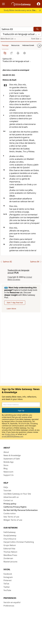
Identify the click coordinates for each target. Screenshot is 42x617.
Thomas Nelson (10, 552)
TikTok (6, 583)
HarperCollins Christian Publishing (19, 542)
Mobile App (9, 462)
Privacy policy (10, 503)
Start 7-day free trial (15, 302)
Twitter (7, 587)
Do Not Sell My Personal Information (21, 510)
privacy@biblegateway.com (12, 436)
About (6, 452)
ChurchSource (10, 538)
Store (6, 465)
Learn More (11, 308)
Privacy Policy (10, 434)
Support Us (9, 475)
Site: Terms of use (11, 516)
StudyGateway (10, 535)
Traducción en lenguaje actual (18, 271)
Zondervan (8, 558)
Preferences (9, 605)
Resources (15, 45)
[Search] (37, 29)
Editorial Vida (9, 548)
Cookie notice (10, 513)
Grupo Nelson (10, 545)
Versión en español (12, 602)
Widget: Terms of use (13, 520)
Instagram (8, 577)
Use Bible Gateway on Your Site (17, 493)
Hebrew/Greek (28, 45)
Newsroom (8, 471)
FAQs (6, 487)
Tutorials (7, 490)
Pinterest (8, 580)
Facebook (8, 574)
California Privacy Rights (15, 507)
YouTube (7, 590)
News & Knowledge (12, 455)
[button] (38, 4)
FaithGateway (10, 532)
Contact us (8, 500)
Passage (5, 45)
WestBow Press (10, 555)
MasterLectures (10, 561)
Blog (5, 468)
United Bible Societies (20, 278)
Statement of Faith (12, 458)
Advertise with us (11, 497)
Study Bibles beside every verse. (23, 10)
